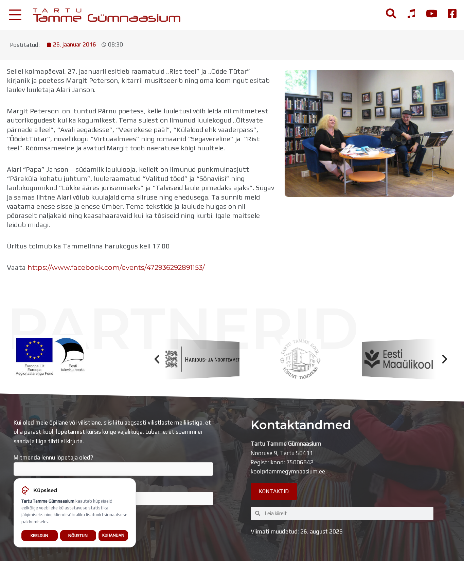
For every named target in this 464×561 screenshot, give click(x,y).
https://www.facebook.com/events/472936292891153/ (116, 267)
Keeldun (39, 535)
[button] (157, 359)
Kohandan (113, 535)
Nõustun (78, 535)
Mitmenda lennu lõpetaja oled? (53, 457)
